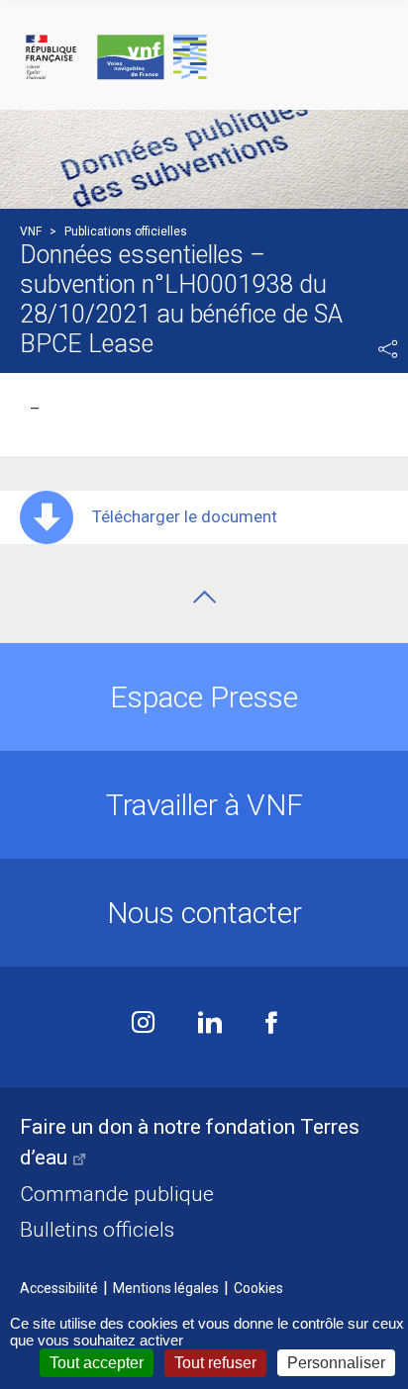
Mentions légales (166, 1288)
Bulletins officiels (97, 1230)
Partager (388, 349)
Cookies (258, 1288)
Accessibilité (59, 1288)
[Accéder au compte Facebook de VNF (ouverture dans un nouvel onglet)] (271, 1024)
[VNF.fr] (204, 58)
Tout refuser (215, 1362)
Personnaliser (336, 1362)
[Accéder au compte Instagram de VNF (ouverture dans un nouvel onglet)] (143, 1024)
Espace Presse (204, 697)
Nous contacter (204, 912)
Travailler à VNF (204, 804)
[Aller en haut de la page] (204, 597)
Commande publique (117, 1194)
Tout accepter (97, 1362)
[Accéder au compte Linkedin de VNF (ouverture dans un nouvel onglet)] (210, 1024)
